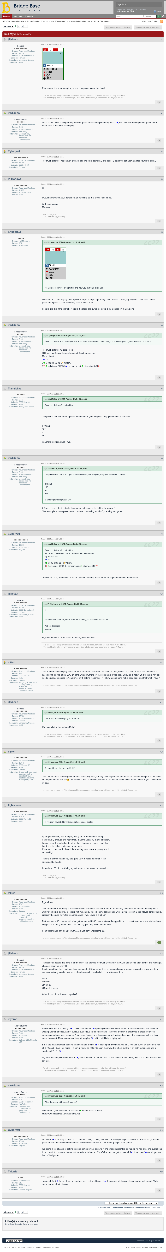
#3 (162, 152)
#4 (162, 179)
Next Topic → (157, 1207)
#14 (161, 806)
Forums (6, 16)
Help (158, 11)
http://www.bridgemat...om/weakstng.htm (61, 1114)
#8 (162, 458)
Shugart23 (14, 232)
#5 (162, 232)
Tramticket (14, 388)
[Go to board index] (22, 7)
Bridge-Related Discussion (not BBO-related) (46, 21)
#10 (161, 594)
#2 (162, 113)
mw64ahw (14, 113)
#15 (161, 893)
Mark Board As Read (51, 1247)
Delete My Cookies (34, 1247)
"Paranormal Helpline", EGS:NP (111, 1070)
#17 (161, 1019)
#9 (162, 534)
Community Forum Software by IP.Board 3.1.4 (144, 1247)
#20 (161, 1172)
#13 (161, 752)
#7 (162, 389)
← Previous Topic (104, 1207)
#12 (161, 702)
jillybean (13, 39)
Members (18, 16)
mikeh (11, 662)
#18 (161, 1086)
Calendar (29, 16)
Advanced (163, 16)
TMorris (12, 1171)
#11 (161, 662)
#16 (161, 954)
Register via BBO (126, 11)
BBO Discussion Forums (13, 21)
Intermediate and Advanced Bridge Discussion (89, 21)
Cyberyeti (14, 151)
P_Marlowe (14, 179)
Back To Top (9, 1247)
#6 (162, 325)
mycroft (12, 1019)
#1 (162, 40)
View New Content (150, 21)
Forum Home (20, 1247)
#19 (161, 1130)
